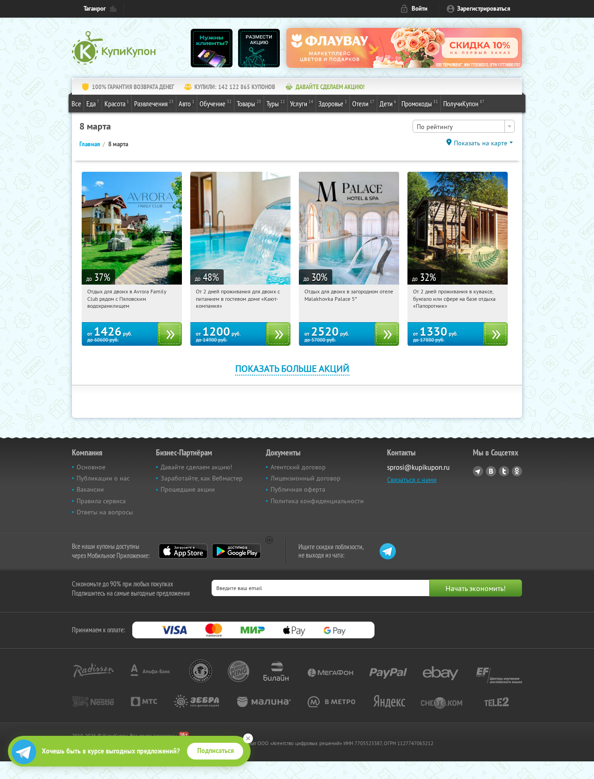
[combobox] (464, 126)
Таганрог (95, 9)
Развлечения (154, 103)
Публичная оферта (298, 489)
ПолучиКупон (463, 103)
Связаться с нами (412, 479)
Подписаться (215, 751)
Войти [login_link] (419, 9)
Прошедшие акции (188, 489)
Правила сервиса (101, 501)
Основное (91, 467)
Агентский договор (298, 467)
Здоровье (332, 103)
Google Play (236, 551)
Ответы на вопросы (105, 512)
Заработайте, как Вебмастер (202, 478)
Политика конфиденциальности (317, 501)
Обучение (216, 103)
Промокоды (419, 103)
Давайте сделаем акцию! (196, 467)
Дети (388, 103)
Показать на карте (480, 143)
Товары (249, 103)
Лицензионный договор (306, 478)
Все (76, 103)
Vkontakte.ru (491, 471)
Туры (275, 103)
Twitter (504, 471)
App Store (183, 551)
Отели (363, 103)
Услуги (301, 103)
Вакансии (90, 489)
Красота (116, 103)
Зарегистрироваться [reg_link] (483, 9)
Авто (186, 103)
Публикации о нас (103, 478)
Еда (92, 103)
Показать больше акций (292, 368)
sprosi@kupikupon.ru (418, 467)
